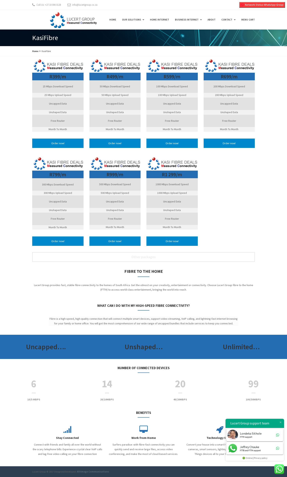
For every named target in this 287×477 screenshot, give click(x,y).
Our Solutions (131, 19)
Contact (226, 19)
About (212, 19)
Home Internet (159, 19)
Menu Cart (248, 19)
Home (112, 19)
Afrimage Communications (93, 471)
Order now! (57, 143)
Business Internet (187, 19)
